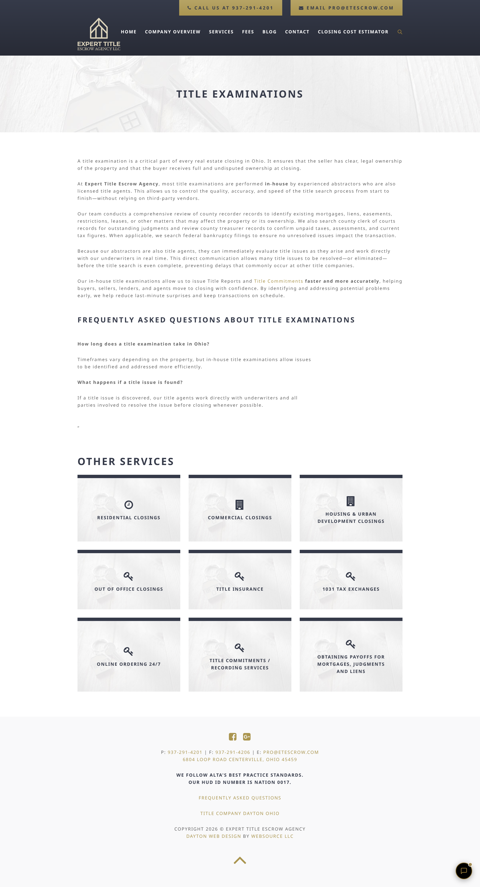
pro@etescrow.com (291, 752)
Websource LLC (272, 836)
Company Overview (173, 32)
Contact (297, 32)
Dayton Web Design (213, 836)
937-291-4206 (232, 752)
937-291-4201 (185, 752)
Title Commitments (278, 281)
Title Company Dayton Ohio (239, 813)
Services (221, 32)
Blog (269, 32)
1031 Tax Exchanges (351, 589)
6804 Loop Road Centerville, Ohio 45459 (240, 759)
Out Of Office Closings (128, 589)
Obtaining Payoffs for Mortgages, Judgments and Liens (351, 664)
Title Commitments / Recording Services (240, 664)
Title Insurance (240, 589)
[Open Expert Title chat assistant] (464, 871)
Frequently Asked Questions (240, 798)
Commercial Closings (240, 518)
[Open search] (399, 31)
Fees (248, 32)
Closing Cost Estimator (353, 32)
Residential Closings (129, 518)
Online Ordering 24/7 (129, 664)
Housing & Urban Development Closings (351, 517)
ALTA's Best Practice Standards (256, 775)
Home (129, 32)
